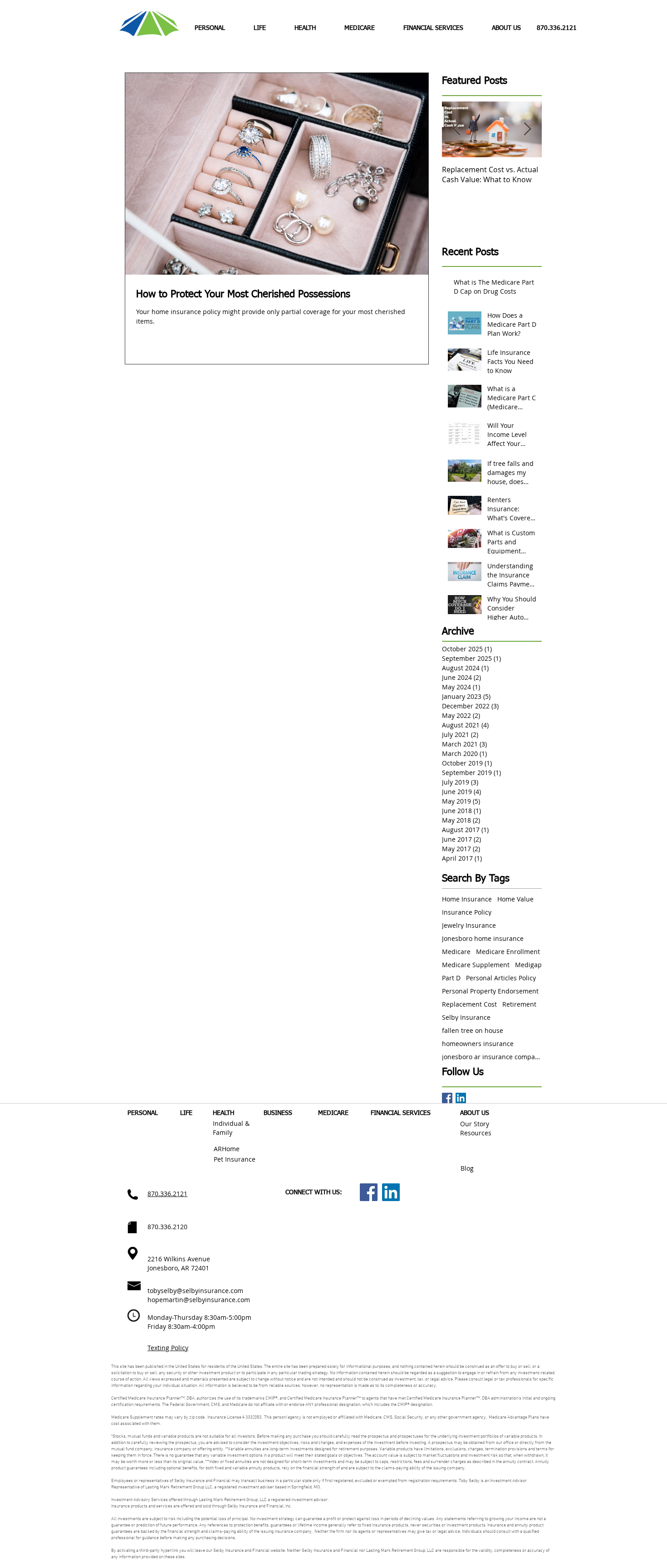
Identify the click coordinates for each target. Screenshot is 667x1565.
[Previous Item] (456, 129)
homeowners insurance (478, 1043)
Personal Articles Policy (501, 978)
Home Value (515, 899)
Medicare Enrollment (508, 951)
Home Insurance (467, 899)
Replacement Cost (469, 1004)
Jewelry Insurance (469, 925)
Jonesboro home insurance (483, 938)
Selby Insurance (466, 1017)
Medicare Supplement (476, 965)
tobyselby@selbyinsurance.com (195, 1290)
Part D (451, 978)
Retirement (519, 1004)
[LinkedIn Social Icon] (461, 1098)
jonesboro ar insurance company (492, 1057)
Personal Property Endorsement (490, 991)
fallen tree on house (472, 1030)
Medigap (528, 965)
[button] (305, 28)
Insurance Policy (466, 912)
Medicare (456, 951)
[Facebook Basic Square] (447, 1098)
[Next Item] (527, 129)
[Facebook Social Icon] (369, 1192)
